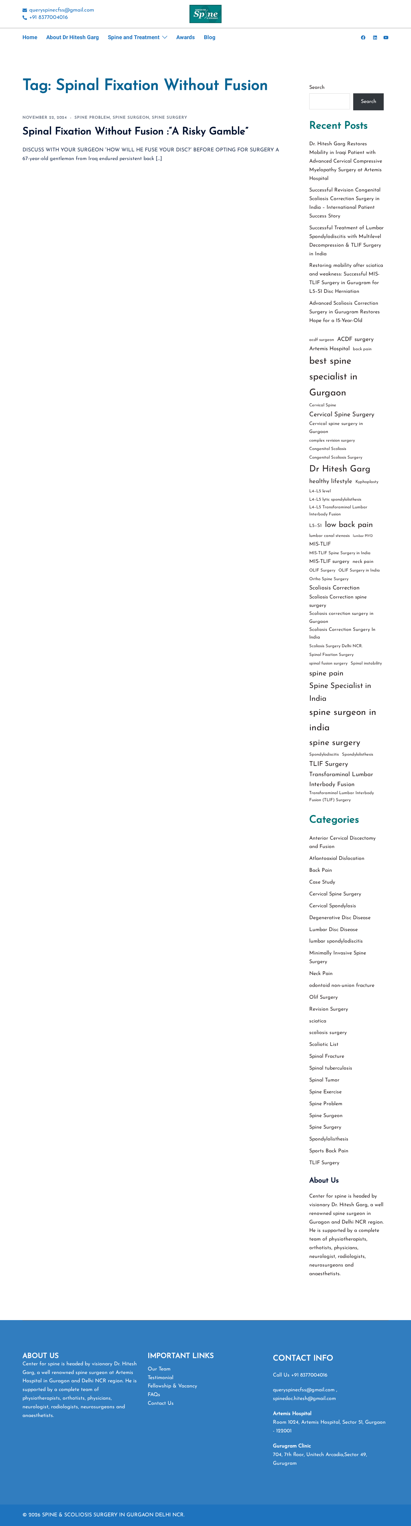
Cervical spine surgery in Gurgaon (336, 427)
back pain (362, 349)
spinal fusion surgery (328, 663)
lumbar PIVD (363, 536)
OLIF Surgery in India (359, 570)
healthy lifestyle (330, 482)
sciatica (317, 1021)
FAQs (154, 1394)
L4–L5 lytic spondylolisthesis (335, 499)
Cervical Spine (322, 405)
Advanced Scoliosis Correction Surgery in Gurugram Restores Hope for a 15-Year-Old (344, 312)
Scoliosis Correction (334, 588)
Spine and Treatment (134, 37)
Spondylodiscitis (324, 754)
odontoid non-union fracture (341, 985)
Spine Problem (92, 118)
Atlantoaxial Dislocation (336, 858)
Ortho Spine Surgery (328, 579)
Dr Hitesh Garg (339, 469)
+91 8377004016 (309, 1375)
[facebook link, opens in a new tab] (362, 37)
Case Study (322, 882)
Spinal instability (366, 663)
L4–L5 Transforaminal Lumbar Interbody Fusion (338, 510)
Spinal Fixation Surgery (331, 655)
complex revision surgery (332, 440)
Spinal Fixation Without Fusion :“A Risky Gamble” (135, 132)
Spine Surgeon (131, 118)
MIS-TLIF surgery (329, 561)
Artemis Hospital (329, 349)
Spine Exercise (325, 1092)
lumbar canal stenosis (329, 536)
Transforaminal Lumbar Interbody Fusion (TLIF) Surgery (341, 796)
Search (317, 87)
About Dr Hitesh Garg (72, 37)
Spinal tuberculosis (330, 1068)
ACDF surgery (355, 339)
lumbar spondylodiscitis (336, 941)
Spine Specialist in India (340, 692)
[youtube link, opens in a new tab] (386, 37)
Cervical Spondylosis (332, 906)
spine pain (326, 673)
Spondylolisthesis (357, 754)
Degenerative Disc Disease (340, 917)
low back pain (349, 525)
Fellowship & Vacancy (172, 1386)
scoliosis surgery (328, 1032)
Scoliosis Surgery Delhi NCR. (336, 646)
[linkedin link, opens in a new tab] (374, 37)
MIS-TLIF (320, 544)
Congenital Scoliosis (327, 449)
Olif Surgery (323, 997)
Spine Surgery (169, 118)
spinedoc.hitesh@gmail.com (304, 1398)
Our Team (159, 1369)
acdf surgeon (321, 340)
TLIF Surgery (328, 764)
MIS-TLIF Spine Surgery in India (340, 553)
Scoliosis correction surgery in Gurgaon (341, 617)
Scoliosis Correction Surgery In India (342, 633)
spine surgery (334, 743)
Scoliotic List (323, 1044)
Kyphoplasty (366, 482)
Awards (185, 37)
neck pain (363, 561)
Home (29, 37)
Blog (209, 37)
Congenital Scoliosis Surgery (335, 457)
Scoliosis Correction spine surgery (338, 601)
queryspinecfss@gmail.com (304, 1390)
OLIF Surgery (322, 570)
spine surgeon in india (342, 720)
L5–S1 (315, 525)
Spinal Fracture (326, 1056)
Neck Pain (321, 973)
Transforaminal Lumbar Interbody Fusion (341, 780)
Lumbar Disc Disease (333, 929)
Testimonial (160, 1377)
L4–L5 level (320, 491)
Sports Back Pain (328, 1151)
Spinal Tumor (324, 1080)
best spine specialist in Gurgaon (333, 377)
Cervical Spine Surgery (341, 414)
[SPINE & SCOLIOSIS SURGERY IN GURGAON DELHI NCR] (205, 13)
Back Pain (320, 870)
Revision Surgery (328, 1009)
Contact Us (161, 1403)
